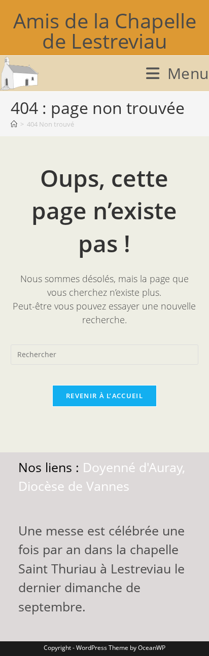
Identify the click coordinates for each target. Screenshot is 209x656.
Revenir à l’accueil (104, 395)
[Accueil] (14, 124)
